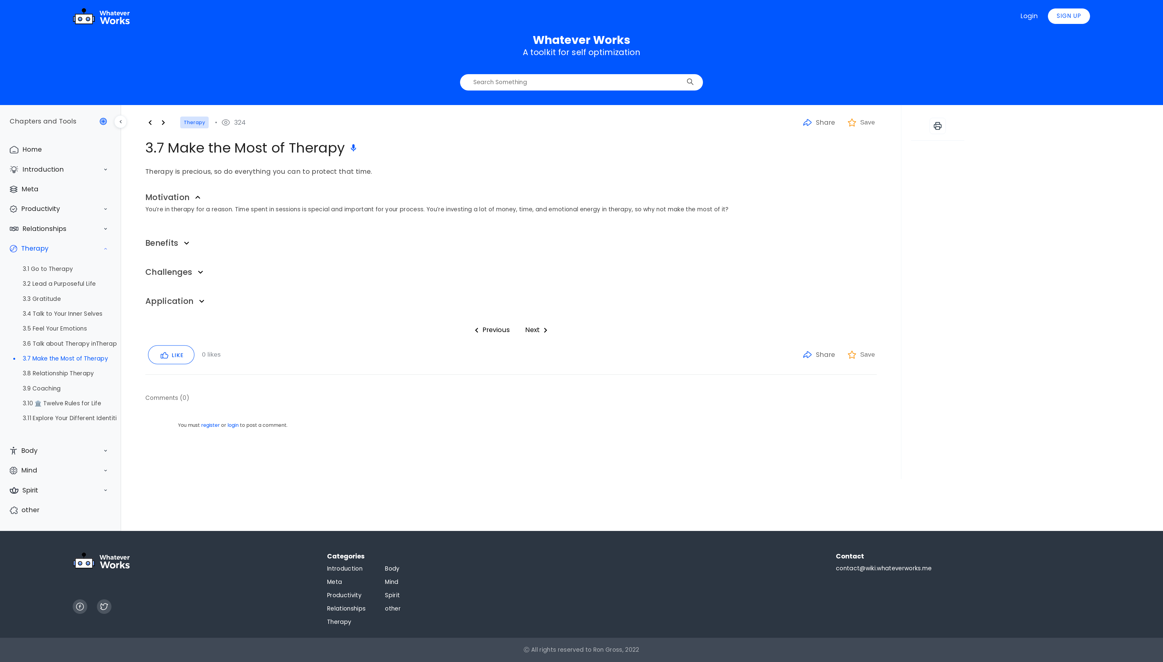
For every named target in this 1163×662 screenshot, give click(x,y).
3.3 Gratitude (42, 299)
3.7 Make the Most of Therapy (65, 359)
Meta (30, 189)
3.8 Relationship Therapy (58, 373)
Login (1029, 16)
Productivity (40, 208)
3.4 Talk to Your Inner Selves (63, 314)
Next (532, 329)
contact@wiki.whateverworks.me (884, 568)
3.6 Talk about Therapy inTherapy (70, 344)
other (30, 510)
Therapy (34, 248)
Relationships (44, 228)
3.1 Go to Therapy (48, 269)
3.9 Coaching (42, 389)
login (233, 425)
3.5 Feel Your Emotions (55, 329)
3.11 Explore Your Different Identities (70, 418)
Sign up (1069, 16)
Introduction (43, 169)
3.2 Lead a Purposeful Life (59, 284)
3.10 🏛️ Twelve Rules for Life (62, 403)
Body (29, 450)
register (210, 425)
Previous (496, 329)
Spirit (30, 490)
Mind (29, 470)
